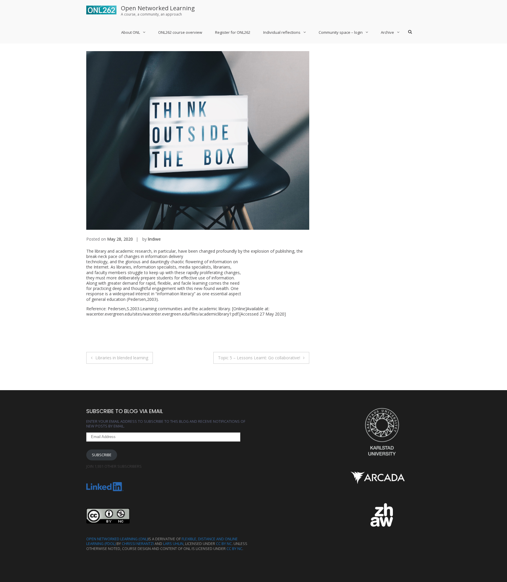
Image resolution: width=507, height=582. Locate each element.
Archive (387, 32)
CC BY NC (224, 543)
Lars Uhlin (173, 543)
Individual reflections (281, 32)
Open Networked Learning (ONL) (117, 538)
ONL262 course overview (180, 32)
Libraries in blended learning (121, 357)
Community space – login (341, 32)
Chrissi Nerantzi (138, 543)
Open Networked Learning (158, 8)
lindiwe (154, 239)
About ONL (130, 32)
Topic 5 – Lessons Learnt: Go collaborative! (259, 357)
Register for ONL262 (232, 32)
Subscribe (101, 454)
